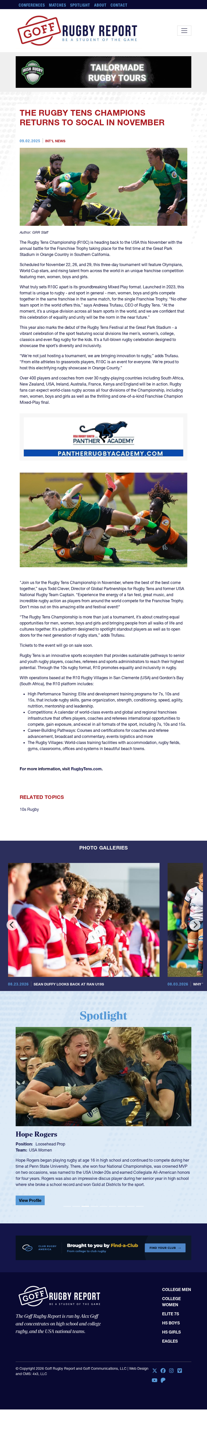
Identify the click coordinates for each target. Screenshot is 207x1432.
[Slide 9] (140, 1206)
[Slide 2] (76, 1206)
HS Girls (171, 1332)
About (100, 5)
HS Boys (171, 1322)
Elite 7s (170, 1313)
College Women (171, 1301)
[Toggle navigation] (184, 31)
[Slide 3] (85, 1206)
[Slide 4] (94, 1206)
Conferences (32, 5)
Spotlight (80, 5)
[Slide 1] (67, 1206)
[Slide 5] (103, 1206)
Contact (119, 5)
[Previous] (12, 925)
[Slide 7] (121, 1206)
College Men (176, 1289)
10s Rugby (29, 809)
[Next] (194, 925)
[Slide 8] (131, 1206)
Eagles (170, 1341)
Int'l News (55, 141)
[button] (29, 1116)
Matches (57, 5)
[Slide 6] (112, 1206)
